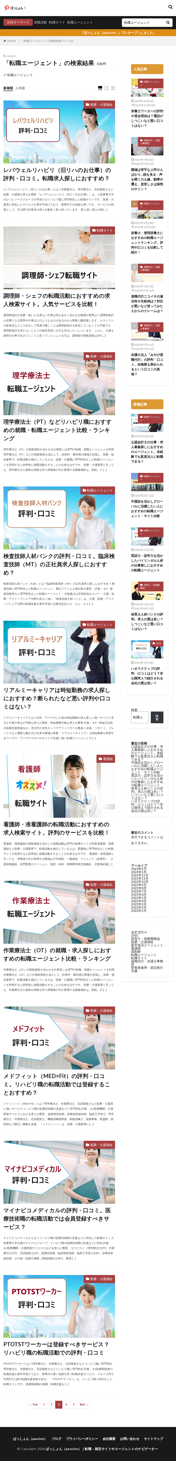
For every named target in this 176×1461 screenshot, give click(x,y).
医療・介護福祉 (101, 104)
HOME (11, 41)
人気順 (20, 88)
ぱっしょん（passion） (30, 1439)
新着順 (8, 88)
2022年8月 (139, 888)
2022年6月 (139, 894)
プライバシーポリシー (82, 1439)
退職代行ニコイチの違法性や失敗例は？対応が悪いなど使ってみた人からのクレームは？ (147, 303)
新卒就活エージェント (147, 945)
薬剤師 (136, 951)
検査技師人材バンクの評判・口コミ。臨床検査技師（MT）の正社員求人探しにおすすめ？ (59, 564)
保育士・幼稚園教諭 (150, 586)
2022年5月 (139, 898)
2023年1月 (139, 872)
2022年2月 (139, 907)
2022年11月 (139, 878)
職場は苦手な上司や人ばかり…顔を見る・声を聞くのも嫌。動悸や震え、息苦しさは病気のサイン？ (147, 179)
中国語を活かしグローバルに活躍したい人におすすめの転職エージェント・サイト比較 (147, 508)
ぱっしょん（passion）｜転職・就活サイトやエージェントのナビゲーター (102, 1449)
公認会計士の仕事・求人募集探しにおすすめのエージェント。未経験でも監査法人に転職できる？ (147, 451)
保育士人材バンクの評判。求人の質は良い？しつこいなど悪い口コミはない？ (147, 621)
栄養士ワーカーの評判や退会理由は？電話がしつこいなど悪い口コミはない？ (147, 118)
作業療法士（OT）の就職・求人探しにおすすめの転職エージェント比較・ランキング (57, 954)
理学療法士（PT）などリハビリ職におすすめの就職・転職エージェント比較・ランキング (57, 429)
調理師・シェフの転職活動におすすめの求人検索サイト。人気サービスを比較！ (56, 299)
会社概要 (109, 1439)
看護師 (108, 759)
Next (82, 1404)
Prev (35, 1404)
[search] (168, 22)
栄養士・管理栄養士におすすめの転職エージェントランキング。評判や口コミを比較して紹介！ (147, 242)
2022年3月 (139, 904)
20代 (158, 643)
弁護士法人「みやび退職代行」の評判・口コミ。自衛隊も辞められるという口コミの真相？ (147, 364)
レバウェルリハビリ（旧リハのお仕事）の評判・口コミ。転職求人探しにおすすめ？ (57, 173)
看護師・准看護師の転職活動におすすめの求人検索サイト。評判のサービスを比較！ (56, 828)
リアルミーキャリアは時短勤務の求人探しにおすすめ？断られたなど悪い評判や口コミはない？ (57, 698)
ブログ (56, 1439)
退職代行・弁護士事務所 (150, 142)
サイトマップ (153, 1439)
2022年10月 (139, 881)
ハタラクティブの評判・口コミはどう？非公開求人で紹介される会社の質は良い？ (147, 675)
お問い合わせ (129, 1439)
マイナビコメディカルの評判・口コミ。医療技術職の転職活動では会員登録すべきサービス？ (57, 1218)
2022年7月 (139, 891)
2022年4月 (139, 901)
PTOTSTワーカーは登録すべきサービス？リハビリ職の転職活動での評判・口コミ (56, 1348)
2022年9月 (139, 885)
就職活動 (40, 22)
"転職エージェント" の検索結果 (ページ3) (48, 41)
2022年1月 (139, 910)
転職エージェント (80, 22)
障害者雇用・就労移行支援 (147, 969)
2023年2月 (139, 869)
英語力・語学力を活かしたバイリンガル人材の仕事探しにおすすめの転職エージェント (147, 563)
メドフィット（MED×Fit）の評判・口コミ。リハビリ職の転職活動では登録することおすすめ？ (56, 1084)
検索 (134, 710)
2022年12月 (139, 875)
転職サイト (57, 22)
